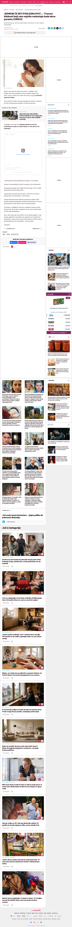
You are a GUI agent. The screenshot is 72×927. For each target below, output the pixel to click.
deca (34, 95)
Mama (8, 234)
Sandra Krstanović (8, 27)
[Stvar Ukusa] (29, 916)
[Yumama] (4, 2)
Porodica (12, 9)
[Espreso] (23, 916)
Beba (4, 234)
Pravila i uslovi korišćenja (22, 918)
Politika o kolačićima (37, 918)
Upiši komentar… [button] (11, 521)
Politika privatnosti (47, 918)
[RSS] (37, 922)
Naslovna (6, 9)
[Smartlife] (51, 916)
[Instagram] (34, 922)
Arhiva (58, 918)
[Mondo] (13, 916)
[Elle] (45, 916)
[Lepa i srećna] (35, 916)
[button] (42, 28)
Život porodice (19, 9)
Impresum (14, 918)
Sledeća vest (36, 228)
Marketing (54, 918)
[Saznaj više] (69, 250)
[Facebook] (31, 922)
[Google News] (41, 922)
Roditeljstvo (14, 234)
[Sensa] (40, 916)
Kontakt (30, 918)
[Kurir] (18, 916)
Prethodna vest (11, 228)
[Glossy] (59, 916)
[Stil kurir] (55, 916)
